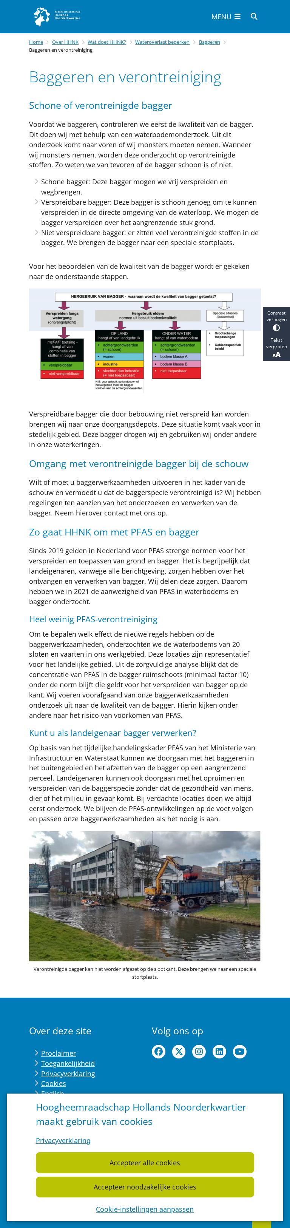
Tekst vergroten (276, 343)
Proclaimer (58, 1053)
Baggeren (209, 42)
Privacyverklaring (63, 1140)
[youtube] (240, 1051)
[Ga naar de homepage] (57, 16)
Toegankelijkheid (68, 1063)
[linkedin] (219, 1051)
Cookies (53, 1083)
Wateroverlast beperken (162, 42)
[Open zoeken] (254, 16)
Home (36, 42)
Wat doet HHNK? (107, 42)
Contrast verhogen (277, 316)
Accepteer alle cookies (145, 1162)
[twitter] (179, 1051)
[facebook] (158, 1051)
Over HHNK (65, 42)
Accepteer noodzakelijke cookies (145, 1186)
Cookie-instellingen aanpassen (145, 1209)
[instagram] (199, 1051)
